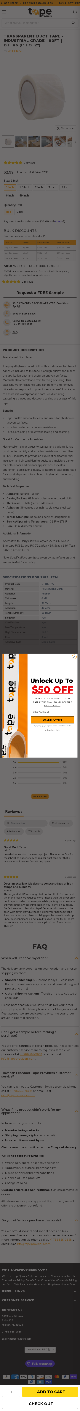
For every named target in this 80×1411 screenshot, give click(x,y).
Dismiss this (52, 730)
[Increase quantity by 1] (18, 1392)
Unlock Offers (52, 720)
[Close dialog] (74, 657)
